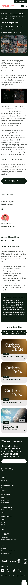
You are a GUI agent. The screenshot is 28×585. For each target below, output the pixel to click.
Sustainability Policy (6, 553)
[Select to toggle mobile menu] (22, 6)
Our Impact (4, 480)
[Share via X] (10, 240)
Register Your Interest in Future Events (13, 332)
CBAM (3, 520)
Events (8, 13)
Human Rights (5, 502)
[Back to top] (24, 582)
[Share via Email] (14, 240)
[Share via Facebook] (6, 240)
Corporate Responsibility (7, 485)
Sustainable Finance (6, 507)
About (3, 477)
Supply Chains (5, 505)
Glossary (3, 527)
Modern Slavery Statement (8, 551)
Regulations (6, 517)
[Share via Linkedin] (3, 240)
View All (3, 512)
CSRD (3, 524)
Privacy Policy (4, 548)
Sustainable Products (6, 510)
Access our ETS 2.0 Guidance (13, 181)
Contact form (4, 537)
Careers (3, 490)
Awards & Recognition (7, 483)
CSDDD (3, 522)
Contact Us (5, 534)
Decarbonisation (5, 500)
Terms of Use (4, 545)
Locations (3, 488)
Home (2, 13)
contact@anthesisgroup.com (8, 539)
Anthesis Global (20, 1)
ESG (2, 498)
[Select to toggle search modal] (25, 5)
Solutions (5, 495)
